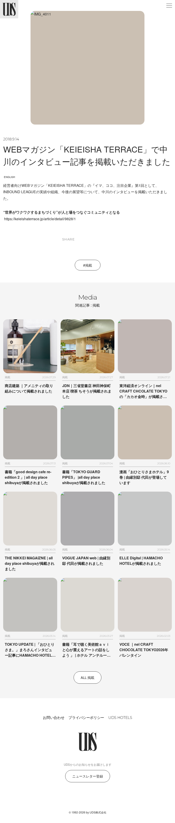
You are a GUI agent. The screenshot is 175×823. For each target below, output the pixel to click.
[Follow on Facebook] (87, 798)
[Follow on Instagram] (76, 798)
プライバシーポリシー (86, 717)
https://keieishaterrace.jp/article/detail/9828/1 (40, 218)
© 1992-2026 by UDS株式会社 (87, 812)
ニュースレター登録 (87, 776)
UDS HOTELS (120, 717)
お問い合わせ (53, 717)
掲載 (88, 265)
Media (87, 300)
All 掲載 (87, 677)
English (9, 177)
